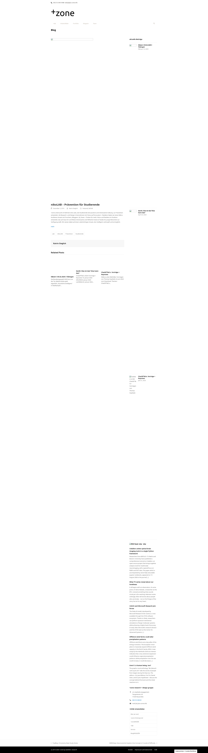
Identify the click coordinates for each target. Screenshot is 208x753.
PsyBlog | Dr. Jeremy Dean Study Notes (64, 743)
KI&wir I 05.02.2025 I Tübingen (62, 277)
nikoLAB (60, 234)
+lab (132, 726)
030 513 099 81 (137, 700)
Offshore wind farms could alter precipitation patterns (141, 638)
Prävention (69, 234)
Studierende (79, 234)
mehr (52, 227)
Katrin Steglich (73, 208)
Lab (53, 234)
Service (133, 729)
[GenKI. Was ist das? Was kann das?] (87, 262)
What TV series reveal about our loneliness (141, 583)
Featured (85, 208)
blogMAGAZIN (135, 733)
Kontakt (130, 750)
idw (144, 544)
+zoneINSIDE (135, 722)
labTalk (91, 208)
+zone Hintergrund (137, 718)
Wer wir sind (135, 714)
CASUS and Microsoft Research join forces (142, 607)
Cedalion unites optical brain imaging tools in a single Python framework (141, 551)
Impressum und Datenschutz (143, 750)
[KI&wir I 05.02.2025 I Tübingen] (62, 265)
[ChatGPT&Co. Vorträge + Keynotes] (112, 263)
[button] (154, 23)
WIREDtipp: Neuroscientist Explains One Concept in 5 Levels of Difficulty (132, 743)
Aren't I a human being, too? (140, 665)
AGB (155, 750)
